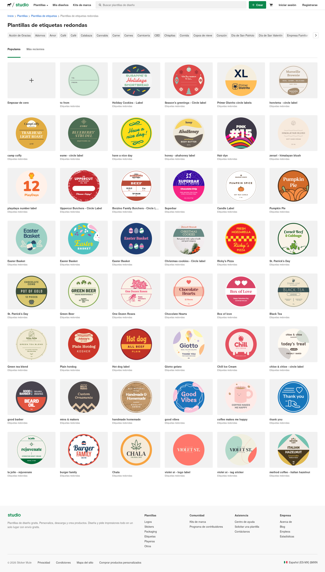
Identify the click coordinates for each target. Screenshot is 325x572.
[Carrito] (271, 5)
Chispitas (169, 35)
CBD (157, 35)
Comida (184, 35)
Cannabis (102, 35)
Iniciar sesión (287, 5)
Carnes (128, 35)
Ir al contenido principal (3, 3)
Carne (116, 35)
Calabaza (86, 35)
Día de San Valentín (270, 35)
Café (63, 35)
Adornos (40, 35)
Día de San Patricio (242, 35)
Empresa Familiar (297, 35)
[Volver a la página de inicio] (9, 5)
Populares (14, 49)
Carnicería (143, 35)
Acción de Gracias (20, 35)
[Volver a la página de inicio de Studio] (22, 5)
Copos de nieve (203, 35)
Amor (53, 35)
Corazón (222, 35)
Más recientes (35, 49)
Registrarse (309, 5)
